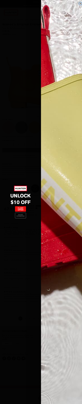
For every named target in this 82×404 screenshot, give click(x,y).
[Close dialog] (80, 3)
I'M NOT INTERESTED (20, 215)
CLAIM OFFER (20, 209)
